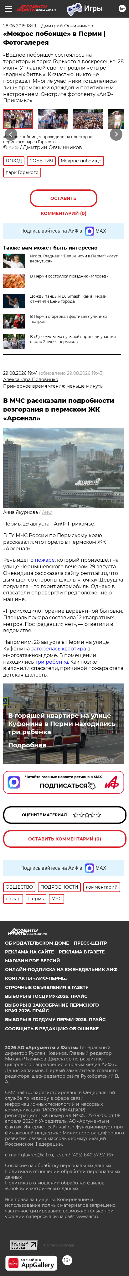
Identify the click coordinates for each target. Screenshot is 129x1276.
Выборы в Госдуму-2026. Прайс (46, 996)
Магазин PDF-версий (32, 961)
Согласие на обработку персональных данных (58, 1165)
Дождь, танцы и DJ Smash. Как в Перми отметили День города (68, 299)
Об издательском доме (37, 943)
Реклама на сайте (29, 952)
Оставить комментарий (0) (63, 201)
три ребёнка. (51, 662)
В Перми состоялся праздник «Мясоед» (69, 276)
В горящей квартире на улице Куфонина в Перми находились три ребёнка (62, 724)
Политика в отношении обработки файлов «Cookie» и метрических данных (55, 1185)
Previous (10, 134)
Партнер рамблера (59, 1245)
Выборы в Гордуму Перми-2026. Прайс (55, 1019)
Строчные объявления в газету (47, 987)
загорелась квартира (58, 649)
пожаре (45, 560)
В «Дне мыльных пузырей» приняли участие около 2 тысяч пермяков (73, 339)
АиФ (13, 147)
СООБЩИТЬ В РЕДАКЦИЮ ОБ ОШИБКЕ (52, 1028)
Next (116, 134)
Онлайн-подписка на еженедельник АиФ (61, 969)
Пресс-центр (90, 943)
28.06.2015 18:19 (19, 26)
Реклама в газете (82, 952)
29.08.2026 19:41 (20, 373)
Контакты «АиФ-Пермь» (36, 978)
